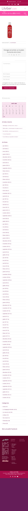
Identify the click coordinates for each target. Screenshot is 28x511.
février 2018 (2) (6, 299)
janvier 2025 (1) (6, 165)
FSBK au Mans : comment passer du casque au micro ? (12, 128)
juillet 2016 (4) (6, 352)
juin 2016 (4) (5, 355)
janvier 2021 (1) (6, 210)
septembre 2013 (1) (7, 389)
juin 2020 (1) (5, 224)
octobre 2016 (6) (6, 344)
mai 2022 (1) (5, 187)
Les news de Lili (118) (7, 412)
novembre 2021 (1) (7, 193)
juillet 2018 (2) (6, 285)
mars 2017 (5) (6, 330)
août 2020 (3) (6, 218)
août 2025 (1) (6, 162)
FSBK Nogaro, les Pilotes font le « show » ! (10, 125)
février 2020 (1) (6, 235)
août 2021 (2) (6, 196)
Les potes (5, 473)
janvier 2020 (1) (6, 238)
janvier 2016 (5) (6, 369)
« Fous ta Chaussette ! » (7, 133)
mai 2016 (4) (5, 358)
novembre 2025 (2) (7, 159)
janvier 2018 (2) (6, 302)
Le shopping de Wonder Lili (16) (10, 409)
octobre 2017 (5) (6, 310)
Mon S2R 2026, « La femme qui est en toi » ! (11, 131)
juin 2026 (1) (5, 145)
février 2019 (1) (6, 268)
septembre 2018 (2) (7, 280)
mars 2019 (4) (6, 266)
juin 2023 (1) (5, 173)
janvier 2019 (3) (6, 271)
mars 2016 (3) (6, 364)
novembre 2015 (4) (7, 375)
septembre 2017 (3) (7, 313)
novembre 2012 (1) (7, 394)
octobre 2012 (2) (6, 397)
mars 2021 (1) (6, 207)
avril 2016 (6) (5, 361)
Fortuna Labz (19, 474)
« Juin (4, 116)
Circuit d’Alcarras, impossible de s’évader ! (10, 136)
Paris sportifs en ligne (12, 474)
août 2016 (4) (6, 350)
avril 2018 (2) (5, 294)
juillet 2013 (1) (6, 392)
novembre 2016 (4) (7, 341)
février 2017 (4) (6, 333)
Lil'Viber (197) (6, 415)
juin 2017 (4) (5, 322)
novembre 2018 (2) (7, 274)
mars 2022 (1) (6, 190)
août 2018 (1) (6, 282)
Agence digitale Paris (12, 473)
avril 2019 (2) (5, 263)
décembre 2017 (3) (7, 305)
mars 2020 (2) (6, 232)
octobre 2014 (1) (6, 383)
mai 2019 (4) (5, 260)
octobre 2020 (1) (6, 213)
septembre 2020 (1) (7, 215)
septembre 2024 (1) (7, 168)
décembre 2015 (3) (7, 372)
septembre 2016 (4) (7, 347)
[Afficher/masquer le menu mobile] (25, 8)
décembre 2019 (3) (7, 241)
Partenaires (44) (6, 420)
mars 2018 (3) (6, 297)
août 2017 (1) (6, 316)
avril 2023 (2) (5, 176)
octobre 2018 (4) (6, 277)
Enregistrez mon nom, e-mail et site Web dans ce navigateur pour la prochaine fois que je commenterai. (14, 83)
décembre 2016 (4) (7, 338)
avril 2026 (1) (5, 148)
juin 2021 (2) (5, 199)
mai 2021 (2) (5, 201)
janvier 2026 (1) (6, 154)
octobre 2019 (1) (6, 246)
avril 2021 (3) (5, 204)
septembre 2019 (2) (7, 249)
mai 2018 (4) (5, 291)
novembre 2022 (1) (7, 182)
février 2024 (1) (6, 171)
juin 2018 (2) (5, 288)
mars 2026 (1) (6, 151)
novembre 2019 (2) (7, 243)
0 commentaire (13, 42)
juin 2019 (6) (5, 257)
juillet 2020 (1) (6, 221)
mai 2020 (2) (5, 227)
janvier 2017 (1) (6, 336)
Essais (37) (5, 406)
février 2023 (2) (6, 179)
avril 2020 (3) (5, 229)
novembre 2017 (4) (7, 308)
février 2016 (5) (6, 366)
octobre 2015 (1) (6, 378)
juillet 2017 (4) (6, 319)
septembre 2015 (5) (7, 380)
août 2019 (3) (6, 252)
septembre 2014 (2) (7, 386)
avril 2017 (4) (5, 327)
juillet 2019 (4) (6, 255)
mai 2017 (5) (5, 324)
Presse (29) (5, 423)
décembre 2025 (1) (7, 157)
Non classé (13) (6, 417)
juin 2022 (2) (5, 185)
